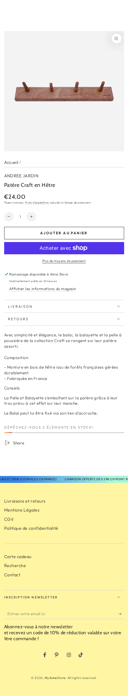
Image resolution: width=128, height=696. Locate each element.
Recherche (15, 565)
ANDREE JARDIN (21, 175)
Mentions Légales (22, 510)
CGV (9, 519)
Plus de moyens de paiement (64, 261)
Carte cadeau (18, 556)
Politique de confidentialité (31, 528)
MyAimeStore (55, 678)
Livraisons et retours (25, 501)
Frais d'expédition (37, 202)
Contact (12, 575)
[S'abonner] (121, 614)
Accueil (11, 162)
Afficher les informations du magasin (42, 288)
